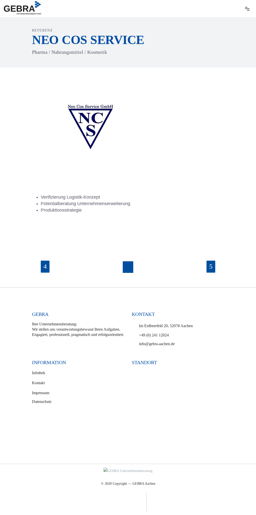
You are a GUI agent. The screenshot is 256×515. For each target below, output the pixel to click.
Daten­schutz (42, 401)
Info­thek (38, 373)
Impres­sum (40, 392)
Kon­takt (38, 383)
